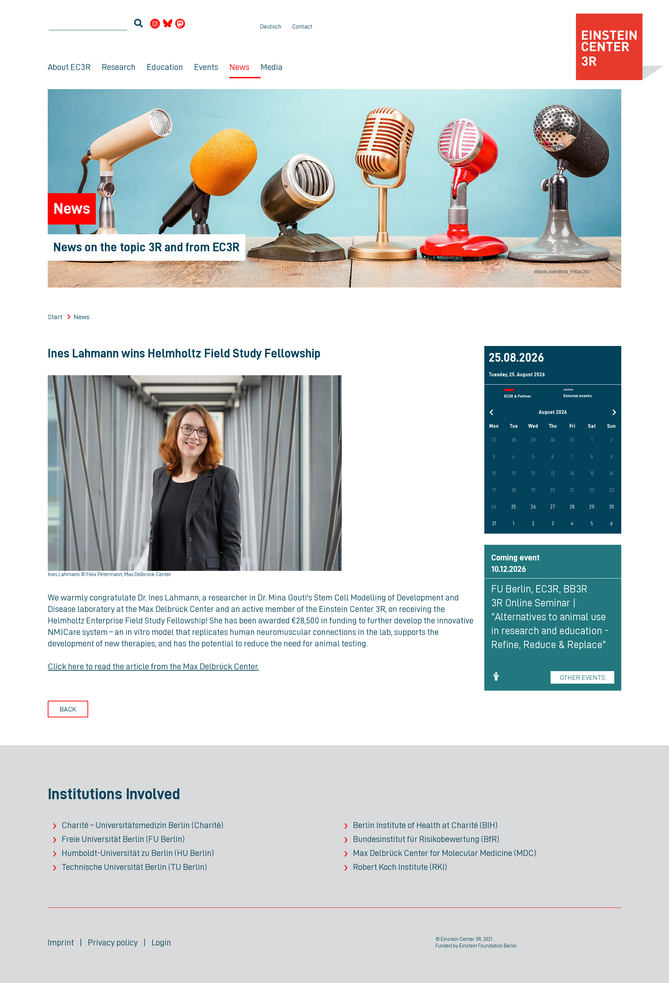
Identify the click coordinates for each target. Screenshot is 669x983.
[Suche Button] (138, 24)
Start (55, 316)
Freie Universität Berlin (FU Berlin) (123, 839)
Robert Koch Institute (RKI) (400, 867)
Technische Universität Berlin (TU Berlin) (134, 867)
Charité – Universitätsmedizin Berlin (126, 825)
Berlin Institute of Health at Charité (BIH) (425, 825)
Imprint (61, 942)
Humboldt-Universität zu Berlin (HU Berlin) (138, 853)
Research (119, 67)
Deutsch (270, 26)
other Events (582, 677)
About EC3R (69, 67)
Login (161, 942)
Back (68, 709)
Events (206, 67)
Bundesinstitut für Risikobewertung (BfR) (426, 839)
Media (272, 67)
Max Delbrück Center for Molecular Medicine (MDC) (444, 853)
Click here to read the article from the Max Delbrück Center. (153, 666)
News (239, 67)
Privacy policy (113, 942)
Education (165, 67)
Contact (302, 26)
